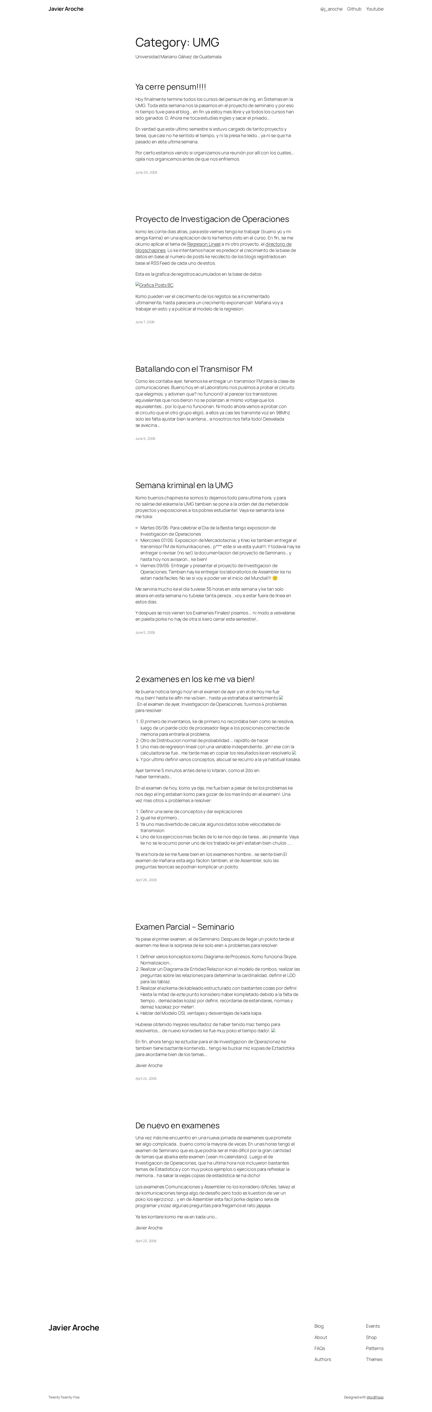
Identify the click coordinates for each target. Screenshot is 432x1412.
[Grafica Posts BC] (155, 285)
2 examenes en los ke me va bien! (195, 678)
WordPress (375, 1397)
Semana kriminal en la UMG (184, 485)
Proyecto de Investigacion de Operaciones (212, 218)
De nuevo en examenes (178, 1125)
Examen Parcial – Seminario (185, 926)
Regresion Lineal (203, 244)
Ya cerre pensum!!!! (171, 86)
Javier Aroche (66, 9)
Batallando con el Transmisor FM (194, 368)
